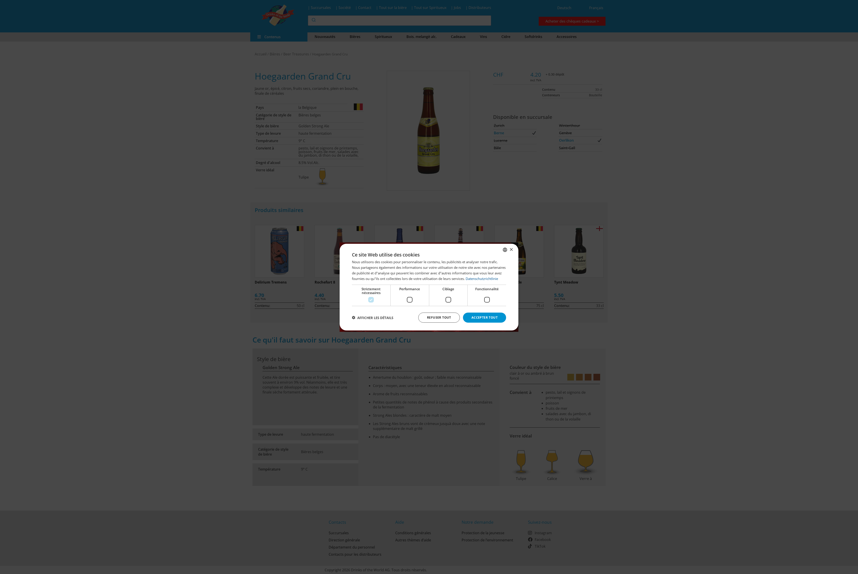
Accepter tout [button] (484, 317)
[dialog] (429, 287)
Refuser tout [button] (439, 317)
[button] (372, 317)
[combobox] (505, 249)
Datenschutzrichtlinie (482, 278)
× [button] (511, 249)
